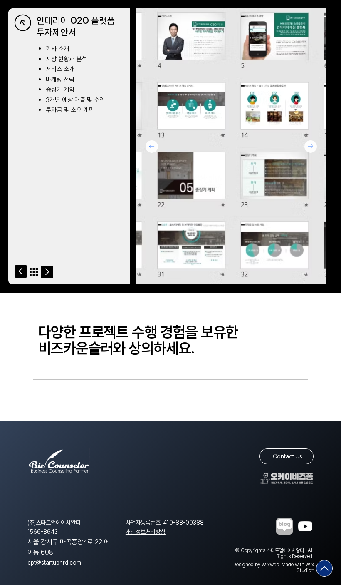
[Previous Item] (152, 146)
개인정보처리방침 (146, 531)
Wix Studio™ (305, 567)
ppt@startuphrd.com (54, 562)
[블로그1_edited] (284, 526)
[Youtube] (305, 526)
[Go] (21, 271)
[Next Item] (310, 146)
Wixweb (270, 565)
